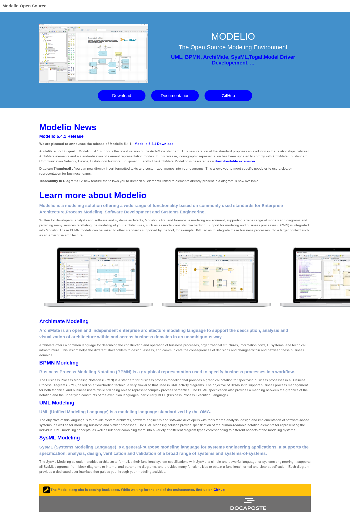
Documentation (175, 95)
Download (121, 95)
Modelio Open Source (24, 6)
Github (219, 489)
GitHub (228, 95)
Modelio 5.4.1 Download (154, 144)
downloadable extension (235, 161)
